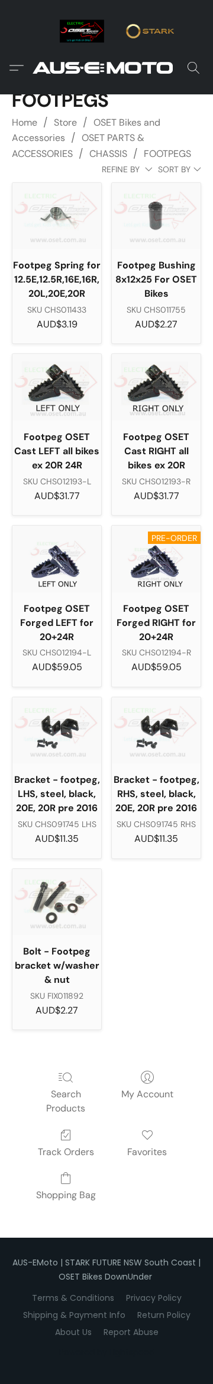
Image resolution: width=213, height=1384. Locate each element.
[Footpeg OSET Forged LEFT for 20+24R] (56, 559)
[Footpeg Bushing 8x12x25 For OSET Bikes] (156, 216)
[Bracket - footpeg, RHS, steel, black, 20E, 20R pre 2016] (156, 730)
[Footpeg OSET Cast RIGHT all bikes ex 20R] (156, 387)
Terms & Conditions (73, 1298)
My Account (147, 1094)
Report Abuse (131, 1332)
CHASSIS (108, 153)
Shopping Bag (66, 1195)
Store (65, 122)
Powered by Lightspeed (106, 1352)
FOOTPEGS (167, 153)
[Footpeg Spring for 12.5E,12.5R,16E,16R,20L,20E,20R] (56, 216)
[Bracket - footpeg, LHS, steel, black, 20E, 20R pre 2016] (56, 730)
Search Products (65, 1101)
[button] (106, 67)
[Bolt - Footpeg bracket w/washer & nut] (56, 902)
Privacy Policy (154, 1298)
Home (24, 122)
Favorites (147, 1152)
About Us (73, 1332)
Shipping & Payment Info (74, 1315)
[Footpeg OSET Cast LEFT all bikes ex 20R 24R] (56, 387)
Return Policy (164, 1315)
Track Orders (66, 1152)
